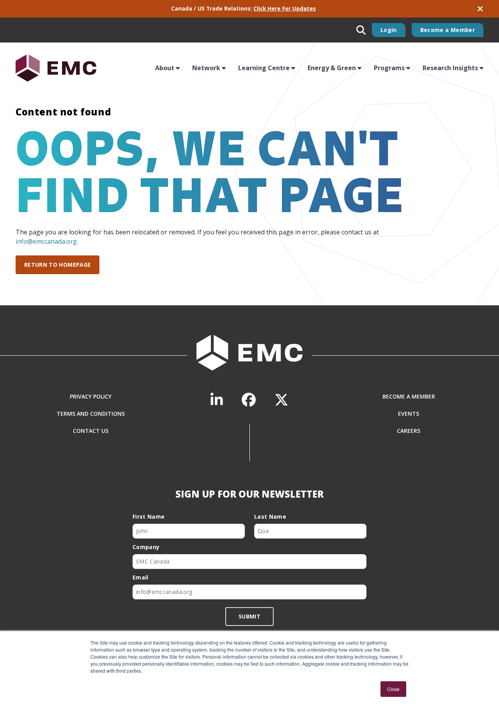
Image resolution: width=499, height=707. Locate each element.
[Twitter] (281, 400)
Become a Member (447, 30)
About (164, 68)
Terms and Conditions (91, 413)
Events (408, 413)
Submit (249, 616)
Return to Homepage (57, 264)
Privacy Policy (90, 396)
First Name (150, 516)
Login (388, 30)
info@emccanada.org (46, 241)
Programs (389, 68)
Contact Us (90, 430)
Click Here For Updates (284, 8)
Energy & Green (332, 68)
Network (206, 68)
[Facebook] (249, 400)
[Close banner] (480, 9)
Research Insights (450, 68)
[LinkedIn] (217, 400)
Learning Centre (264, 68)
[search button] (361, 30)
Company (148, 547)
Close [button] (393, 689)
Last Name (272, 516)
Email (142, 577)
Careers (408, 430)
